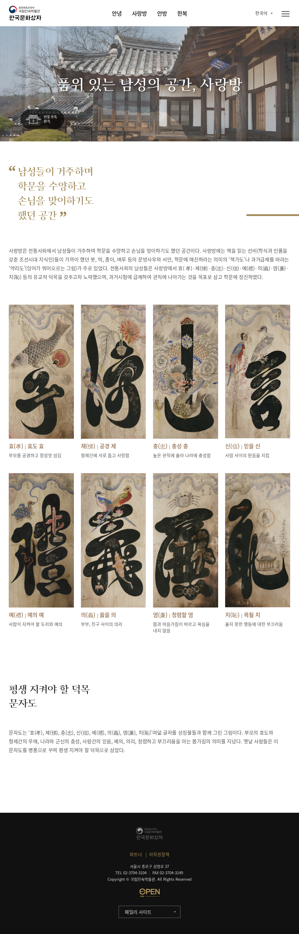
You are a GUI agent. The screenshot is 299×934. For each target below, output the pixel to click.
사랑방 (139, 13)
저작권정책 (159, 854)
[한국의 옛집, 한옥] (42, 119)
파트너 (136, 854)
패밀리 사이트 (138, 911)
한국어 (261, 13)
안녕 (117, 13)
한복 (182, 13)
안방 (162, 13)
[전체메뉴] (285, 14)
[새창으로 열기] (149, 892)
